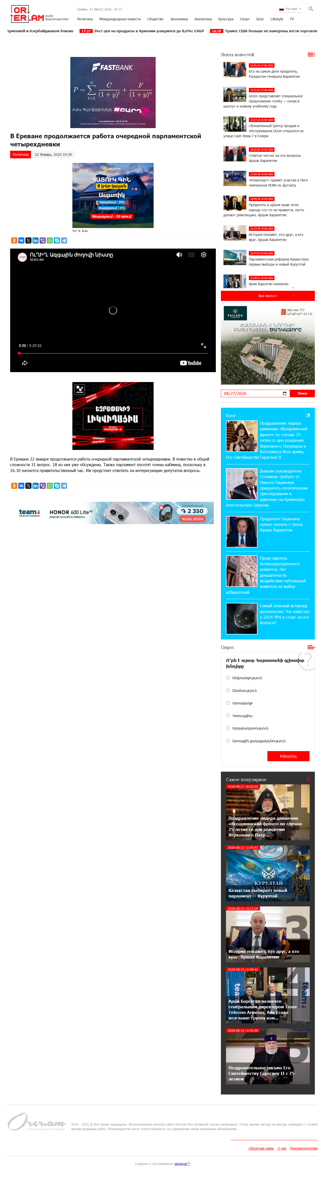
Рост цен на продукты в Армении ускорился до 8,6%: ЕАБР (97, 31)
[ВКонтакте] (21, 240)
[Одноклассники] (14, 240)
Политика (85, 19)
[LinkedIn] (35, 240)
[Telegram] (64, 240)
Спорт (245, 19)
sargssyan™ (182, 1163)
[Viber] (43, 240)
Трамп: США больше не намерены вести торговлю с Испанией (231, 31)
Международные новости (120, 19)
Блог (260, 19)
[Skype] (57, 240)
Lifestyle (277, 19)
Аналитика (203, 19)
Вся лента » (267, 296)
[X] (28, 240)
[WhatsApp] (50, 240)
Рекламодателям (303, 1148)
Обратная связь (261, 1148)
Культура (225, 19)
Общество (155, 19)
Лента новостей (237, 54)
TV (292, 19)
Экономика (179, 19)
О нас (282, 1148)
